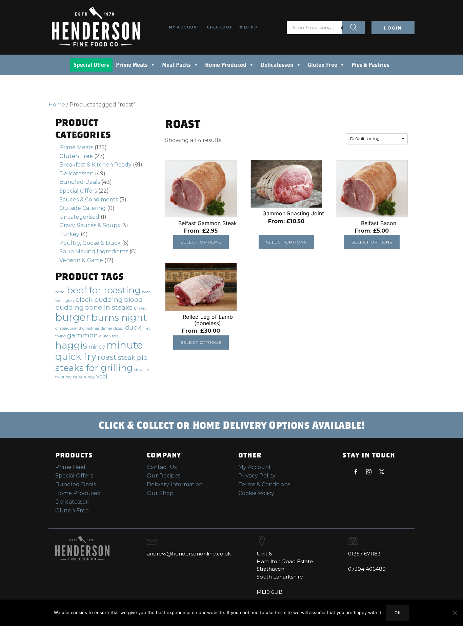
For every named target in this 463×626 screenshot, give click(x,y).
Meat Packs (176, 64)
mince (96, 347)
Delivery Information (175, 484)
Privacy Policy (257, 475)
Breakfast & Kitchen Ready (95, 164)
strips (77, 377)
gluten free (109, 336)
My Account (184, 27)
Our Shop (160, 493)
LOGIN (393, 28)
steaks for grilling (94, 367)
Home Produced (225, 64)
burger (72, 317)
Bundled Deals (79, 182)
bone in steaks (109, 307)
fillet (146, 328)
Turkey (69, 234)
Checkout (220, 27)
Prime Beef (70, 467)
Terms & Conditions (264, 484)
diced (118, 328)
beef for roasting (104, 290)
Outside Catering (82, 208)
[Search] (353, 27)
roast (107, 357)
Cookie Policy (256, 493)
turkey (89, 377)
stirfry (66, 377)
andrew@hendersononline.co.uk (189, 553)
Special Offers (91, 64)
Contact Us (162, 467)
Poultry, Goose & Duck (90, 243)
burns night (119, 317)
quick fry (75, 356)
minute (124, 345)
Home (56, 104)
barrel (60, 292)
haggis (71, 345)
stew (138, 370)
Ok (398, 612)
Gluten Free (322, 64)
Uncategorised (79, 217)
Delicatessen (277, 64)
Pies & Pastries (370, 64)
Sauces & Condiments (88, 199)
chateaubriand (68, 328)
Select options (201, 241)
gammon (82, 335)
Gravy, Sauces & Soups (89, 225)
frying (60, 336)
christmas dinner (97, 328)
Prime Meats (132, 64)
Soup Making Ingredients (93, 251)
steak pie (132, 357)
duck (133, 327)
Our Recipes (163, 475)
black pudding (99, 299)
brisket (140, 308)
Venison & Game (81, 260)
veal (101, 376)
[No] (454, 612)
